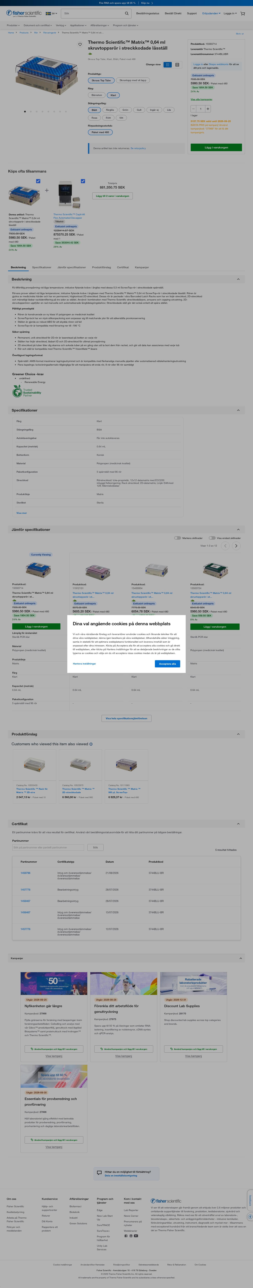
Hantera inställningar (84, 663)
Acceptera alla (167, 663)
